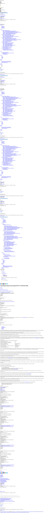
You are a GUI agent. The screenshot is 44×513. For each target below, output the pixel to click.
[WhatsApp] (5, 283)
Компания (1, 473)
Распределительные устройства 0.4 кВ (6, 34)
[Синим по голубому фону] (0, 5)
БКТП (2, 57)
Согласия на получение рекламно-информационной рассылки (7, 501)
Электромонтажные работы (5, 52)
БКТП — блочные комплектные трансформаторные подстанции (10, 31)
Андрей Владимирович (3, 387)
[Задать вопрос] (0, 323)
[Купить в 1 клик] (0, 404)
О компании (3, 141)
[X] (3, 283)
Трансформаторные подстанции (5, 30)
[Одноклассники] (1, 283)
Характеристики (4, 327)
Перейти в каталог (2, 74)
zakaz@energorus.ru (2, 14)
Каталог (1, 477)
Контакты (1, 64)
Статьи (1, 63)
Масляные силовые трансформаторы (7, 47)
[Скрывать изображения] (0, 9)
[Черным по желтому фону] (0, 6)
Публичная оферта (2, 500)
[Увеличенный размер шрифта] (0, 2)
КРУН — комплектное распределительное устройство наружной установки (12, 39)
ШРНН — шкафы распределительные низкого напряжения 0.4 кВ (11, 36)
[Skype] (6, 283)
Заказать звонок (2, 81)
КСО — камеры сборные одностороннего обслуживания (9, 38)
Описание (3, 326)
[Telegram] (7, 283)
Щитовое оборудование (4, 62)
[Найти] (0, 79)
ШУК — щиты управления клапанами (7, 45)
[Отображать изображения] (0, 8)
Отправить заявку (2, 24)
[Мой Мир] (2, 283)
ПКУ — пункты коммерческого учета (7, 40)
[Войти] (0, 68)
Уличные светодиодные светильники (7, 49)
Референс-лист (3, 143)
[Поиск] (0, 67)
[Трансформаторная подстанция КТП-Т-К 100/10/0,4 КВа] (7, 301)
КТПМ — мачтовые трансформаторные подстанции (9, 33)
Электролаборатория (4, 53)
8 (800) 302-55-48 (3, 15)
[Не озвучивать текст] (0, 11)
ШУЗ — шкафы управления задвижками (8, 44)
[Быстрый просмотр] (0, 423)
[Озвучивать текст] (0, 10)
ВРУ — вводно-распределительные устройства (8, 35)
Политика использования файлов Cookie (5, 499)
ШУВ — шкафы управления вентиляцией (8, 43)
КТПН (2, 172)
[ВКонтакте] (0, 283)
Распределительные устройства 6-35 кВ (6, 37)
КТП (2, 56)
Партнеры (3, 26)
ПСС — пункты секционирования (7, 41)
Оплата (2, 328)
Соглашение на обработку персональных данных (6, 498)
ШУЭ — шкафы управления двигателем (8, 46)
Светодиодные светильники (5, 48)
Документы (3, 27)
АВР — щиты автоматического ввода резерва (8, 42)
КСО (2, 58)
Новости (1, 59)
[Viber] (4, 283)
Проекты (1, 55)
